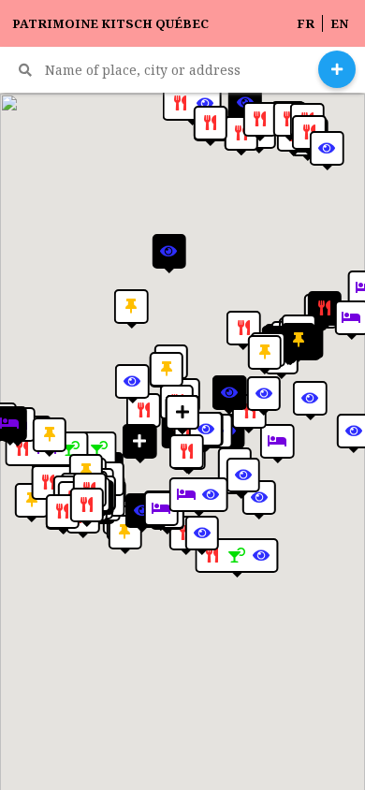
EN (339, 23)
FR (305, 23)
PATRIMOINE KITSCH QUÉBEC (110, 24)
